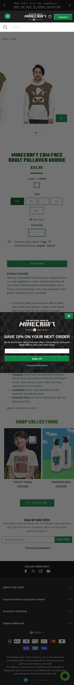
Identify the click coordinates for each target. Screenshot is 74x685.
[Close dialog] (69, 316)
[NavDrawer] (8, 16)
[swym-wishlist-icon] (50, 18)
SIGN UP (37, 358)
